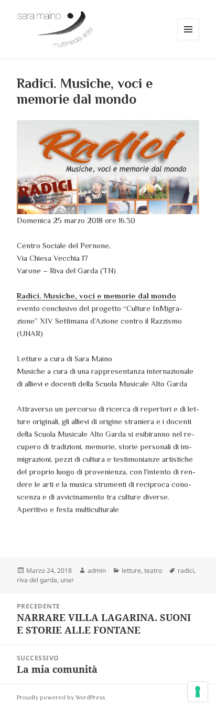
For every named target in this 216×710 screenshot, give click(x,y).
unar (67, 579)
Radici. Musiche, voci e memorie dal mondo (96, 295)
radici (186, 570)
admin (97, 570)
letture (131, 570)
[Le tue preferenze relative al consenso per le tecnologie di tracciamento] (198, 692)
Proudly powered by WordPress (61, 697)
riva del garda (37, 579)
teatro (153, 570)
